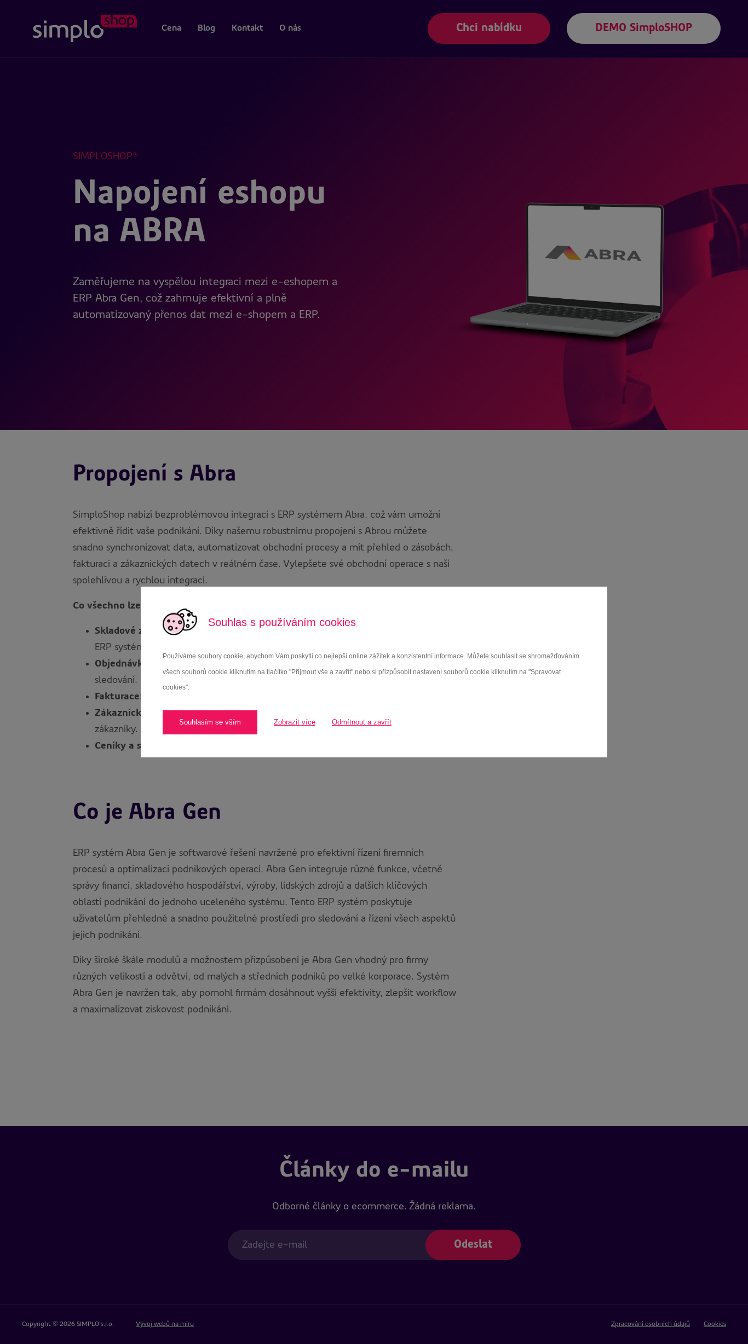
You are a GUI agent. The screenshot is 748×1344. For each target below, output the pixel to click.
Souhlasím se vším (210, 722)
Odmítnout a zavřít (362, 722)
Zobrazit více (294, 722)
